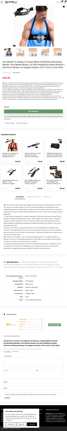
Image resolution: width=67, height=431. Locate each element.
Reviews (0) (47, 197)
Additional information (34, 197)
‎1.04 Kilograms (29, 281)
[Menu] (2, 2)
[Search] (58, 2)
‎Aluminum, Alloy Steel (31, 287)
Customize (11, 424)
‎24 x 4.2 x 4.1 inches (31, 276)
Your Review (8, 356)
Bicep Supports (16, 72)
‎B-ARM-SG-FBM (29, 293)
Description (20, 197)
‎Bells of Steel (29, 284)
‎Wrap (27, 297)
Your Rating (7, 352)
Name (6, 382)
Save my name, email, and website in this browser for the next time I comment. (31, 394)
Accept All (32, 424)
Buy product (33, 111)
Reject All (21, 424)
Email (6, 388)
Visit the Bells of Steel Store (33, 300)
